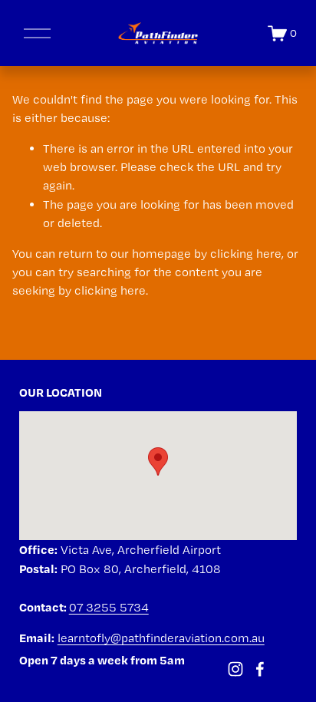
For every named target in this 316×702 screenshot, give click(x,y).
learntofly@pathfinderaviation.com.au (161, 638)
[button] (158, 461)
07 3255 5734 (109, 607)
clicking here (245, 253)
